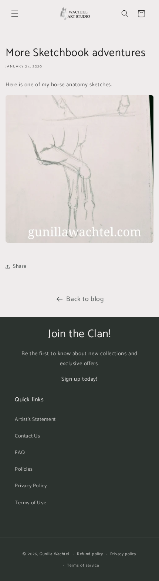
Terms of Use (30, 503)
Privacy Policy (31, 486)
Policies (24, 469)
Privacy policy (123, 554)
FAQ (20, 453)
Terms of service (83, 565)
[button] (15, 14)
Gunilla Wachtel (54, 554)
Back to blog (85, 299)
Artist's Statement (35, 419)
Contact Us (27, 436)
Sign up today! (79, 379)
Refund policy (90, 554)
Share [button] (20, 266)
